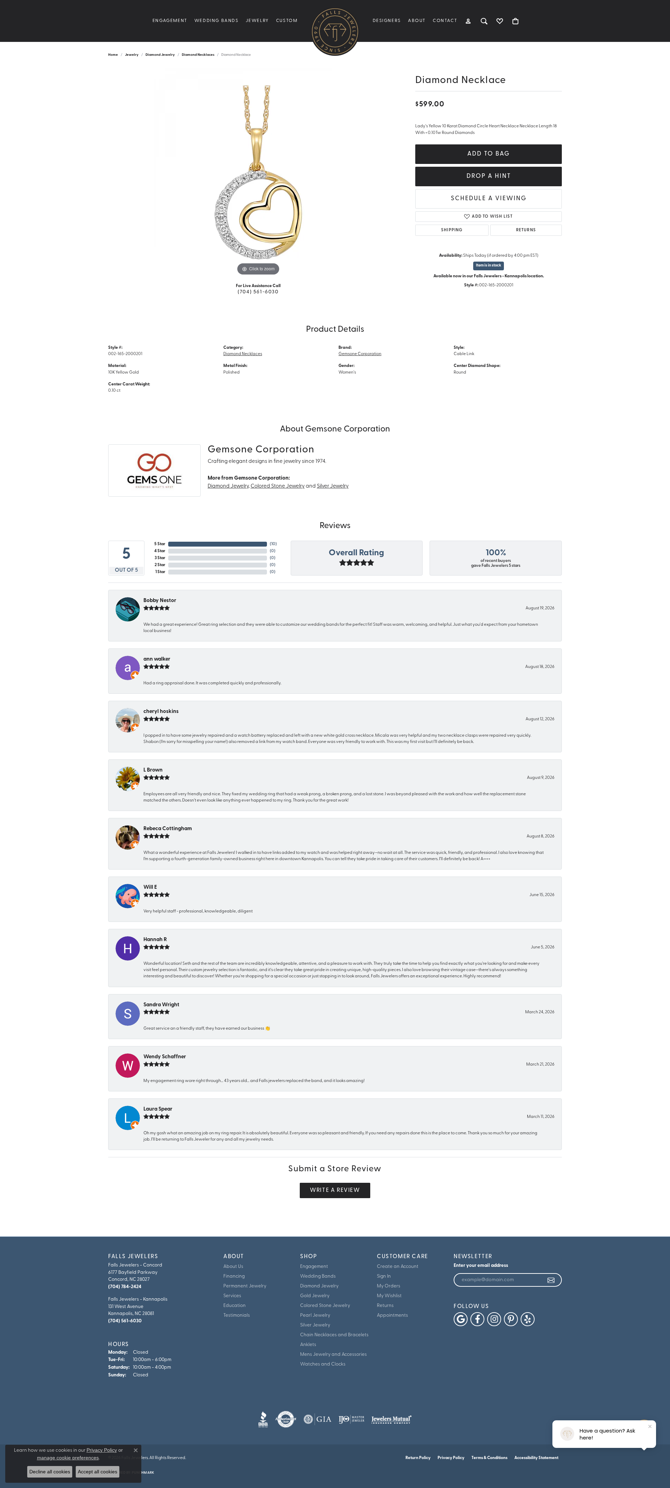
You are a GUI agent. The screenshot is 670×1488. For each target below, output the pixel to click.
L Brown (153, 770)
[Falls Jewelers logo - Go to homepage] (335, 31)
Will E (150, 887)
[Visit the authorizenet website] (286, 1419)
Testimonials (236, 1315)
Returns (526, 230)
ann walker (156, 659)
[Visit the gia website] (318, 1419)
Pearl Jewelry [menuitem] (315, 1315)
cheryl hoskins (161, 711)
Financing (234, 1276)
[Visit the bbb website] (263, 1419)
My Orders (388, 1286)
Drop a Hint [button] (489, 176)
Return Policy (418, 1458)
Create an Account (397, 1266)
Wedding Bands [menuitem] (318, 1276)
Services (232, 1296)
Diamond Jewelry (160, 55)
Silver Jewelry (333, 486)
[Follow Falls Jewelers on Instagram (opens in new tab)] (494, 1319)
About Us (233, 1266)
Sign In (384, 1276)
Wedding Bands (216, 20)
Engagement (169, 20)
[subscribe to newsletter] (551, 1280)
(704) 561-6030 (258, 292)
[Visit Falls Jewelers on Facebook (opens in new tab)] (477, 1319)
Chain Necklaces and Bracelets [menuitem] (334, 1335)
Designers (387, 20)
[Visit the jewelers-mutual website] (391, 1419)
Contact (445, 20)
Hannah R (155, 939)
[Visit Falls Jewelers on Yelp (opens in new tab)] (528, 1319)
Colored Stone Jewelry (278, 486)
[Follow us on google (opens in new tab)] (461, 1319)
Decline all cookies (49, 1471)
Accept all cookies (97, 1471)
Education (234, 1305)
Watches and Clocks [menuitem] (322, 1364)
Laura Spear (157, 1109)
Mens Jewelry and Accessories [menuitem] (333, 1354)
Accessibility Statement (536, 1458)
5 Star (159, 544)
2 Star (160, 565)
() (273, 544)
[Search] (484, 21)
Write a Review (335, 1190)
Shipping (452, 230)
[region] (258, 172)
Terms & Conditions (489, 1458)
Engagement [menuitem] (314, 1266)
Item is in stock (488, 266)
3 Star (160, 558)
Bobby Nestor (159, 600)
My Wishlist (389, 1296)
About (417, 20)
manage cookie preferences (68, 1457)
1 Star (160, 572)
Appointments (392, 1315)
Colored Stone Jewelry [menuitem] (325, 1305)
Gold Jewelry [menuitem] (314, 1296)
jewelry (132, 55)
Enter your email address (481, 1265)
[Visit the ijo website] (351, 1419)
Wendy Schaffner (164, 1057)
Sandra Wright (161, 1005)
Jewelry (257, 20)
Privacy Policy (451, 1458)
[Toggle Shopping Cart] (515, 21)
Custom (287, 20)
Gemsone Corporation (359, 354)
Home (113, 55)
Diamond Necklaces (198, 55)
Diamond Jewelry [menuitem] (319, 1286)
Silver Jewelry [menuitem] (315, 1325)
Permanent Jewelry (244, 1286)
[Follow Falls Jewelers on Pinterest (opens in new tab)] (511, 1319)
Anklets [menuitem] (308, 1345)
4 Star (159, 551)
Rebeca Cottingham (167, 829)
